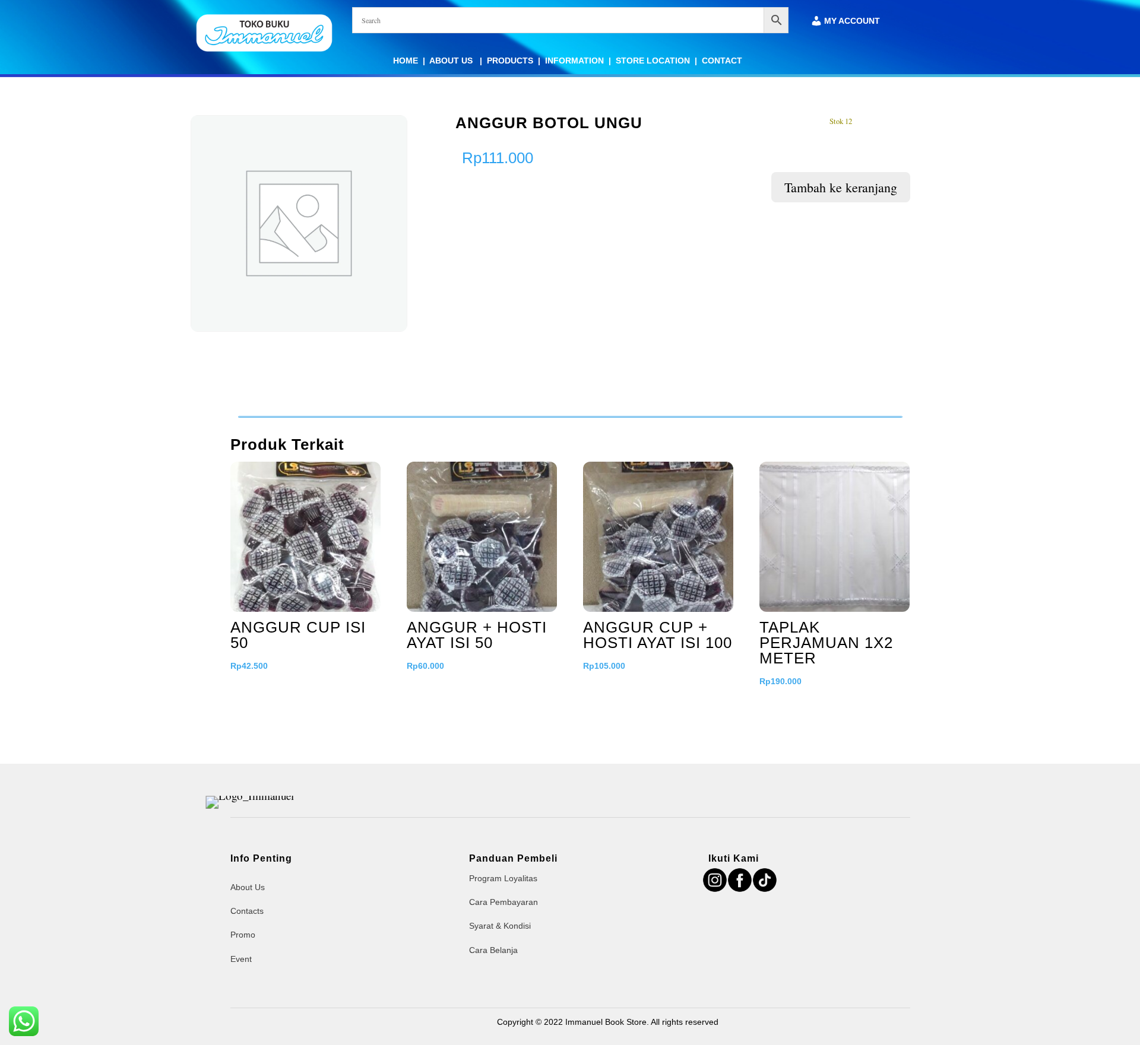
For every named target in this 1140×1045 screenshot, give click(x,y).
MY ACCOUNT (852, 21)
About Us (452, 60)
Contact (722, 60)
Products (510, 60)
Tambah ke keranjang (840, 187)
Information (574, 60)
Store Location (653, 60)
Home (405, 60)
